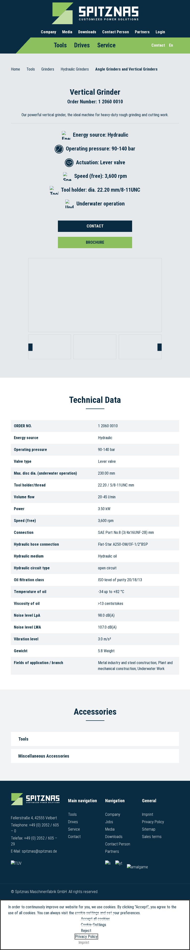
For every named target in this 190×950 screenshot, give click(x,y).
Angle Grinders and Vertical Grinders (126, 69)
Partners (142, 32)
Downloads (87, 32)
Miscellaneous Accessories (43, 756)
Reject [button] (86, 930)
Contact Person (115, 32)
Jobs (109, 822)
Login (160, 32)
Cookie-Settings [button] (93, 924)
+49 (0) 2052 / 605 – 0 (35, 828)
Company (48, 32)
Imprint (147, 814)
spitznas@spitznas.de (39, 851)
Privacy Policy (153, 822)
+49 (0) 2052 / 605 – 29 (34, 841)
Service (106, 45)
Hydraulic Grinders (75, 69)
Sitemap (148, 829)
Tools (60, 45)
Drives (82, 45)
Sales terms (152, 836)
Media (67, 32)
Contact (95, 226)
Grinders (47, 69)
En (171, 45)
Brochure (95, 242)
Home (15, 69)
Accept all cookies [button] (95, 918)
